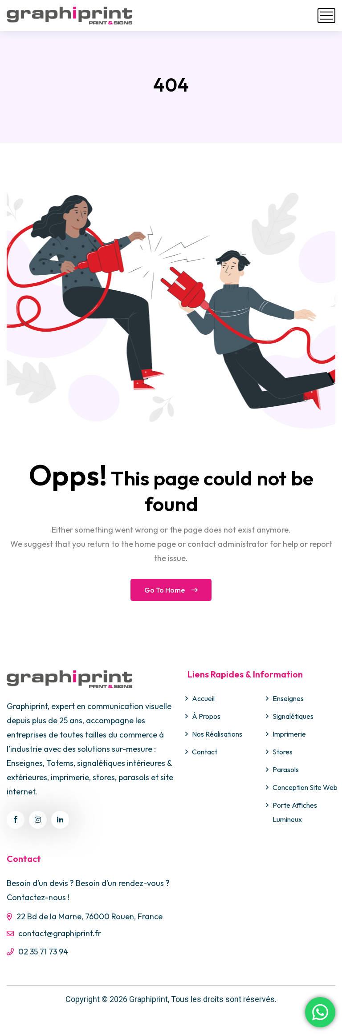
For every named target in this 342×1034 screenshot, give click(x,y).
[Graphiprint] (69, 15)
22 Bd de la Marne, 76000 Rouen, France (89, 916)
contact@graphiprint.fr (59, 933)
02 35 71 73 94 (43, 951)
